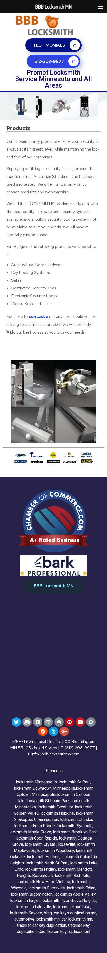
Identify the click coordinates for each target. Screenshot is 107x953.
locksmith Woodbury (55, 850)
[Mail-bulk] (27, 722)
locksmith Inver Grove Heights (69, 900)
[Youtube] (80, 722)
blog (48, 912)
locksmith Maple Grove (30, 831)
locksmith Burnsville (46, 888)
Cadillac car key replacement (64, 931)
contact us (40, 316)
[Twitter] (16, 722)
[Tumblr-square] (37, 722)
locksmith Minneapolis (36, 782)
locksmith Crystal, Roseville (50, 844)
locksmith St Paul (74, 782)
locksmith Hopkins (57, 813)
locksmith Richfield (72, 875)
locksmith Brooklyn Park (75, 831)
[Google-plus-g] (64, 731)
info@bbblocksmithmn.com (55, 754)
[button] (53, 585)
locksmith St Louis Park (48, 800)
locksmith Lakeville (33, 906)
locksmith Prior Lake (71, 906)
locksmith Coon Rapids (36, 838)
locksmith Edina (81, 888)
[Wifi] (48, 722)
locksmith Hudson (43, 856)
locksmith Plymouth (74, 825)
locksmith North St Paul (47, 863)
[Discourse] (91, 722)
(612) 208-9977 (79, 748)
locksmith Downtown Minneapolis (44, 788)
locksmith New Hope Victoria (43, 881)
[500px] (53, 731)
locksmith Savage (26, 912)
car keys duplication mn (75, 912)
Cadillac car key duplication (41, 925)
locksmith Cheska (76, 819)
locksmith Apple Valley (75, 894)
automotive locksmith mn (37, 919)
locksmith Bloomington (31, 894)
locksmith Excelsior (55, 807)
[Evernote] (59, 722)
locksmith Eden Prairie (34, 825)
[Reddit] (43, 731)
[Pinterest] (69, 722)
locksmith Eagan (25, 900)
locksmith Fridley (40, 869)
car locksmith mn (77, 919)
